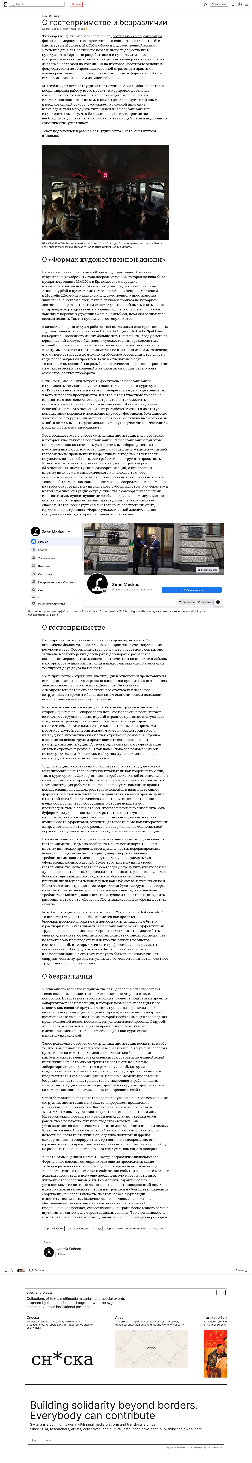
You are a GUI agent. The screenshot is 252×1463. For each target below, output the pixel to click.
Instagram (198, 1448)
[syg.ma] (5, 4)
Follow (61, 1254)
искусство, (156, 1228)
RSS (222, 1448)
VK (191, 1448)
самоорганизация (79, 1228)
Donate (76, 4)
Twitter (216, 1448)
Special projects (39, 1292)
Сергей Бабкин (51, 28)
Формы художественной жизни (127, 45)
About (49, 1440)
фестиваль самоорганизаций (136, 36)
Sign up (36, 1440)
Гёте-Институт (51, 16)
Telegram (181, 1448)
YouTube (208, 1448)
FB (188, 1448)
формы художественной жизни (125, 1228)
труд (98, 1228)
